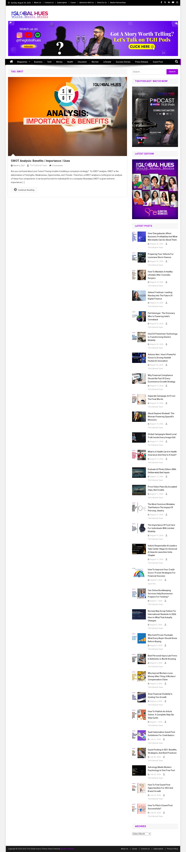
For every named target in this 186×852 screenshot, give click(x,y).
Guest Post (158, 62)
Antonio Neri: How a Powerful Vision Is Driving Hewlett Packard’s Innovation (162, 357)
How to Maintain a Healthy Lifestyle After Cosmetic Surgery (160, 275)
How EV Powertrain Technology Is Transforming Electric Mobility (162, 337)
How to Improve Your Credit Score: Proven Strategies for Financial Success (162, 572)
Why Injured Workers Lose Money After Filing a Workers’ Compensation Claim (162, 676)
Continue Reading (26, 190)
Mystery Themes (67, 849)
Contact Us (49, 3)
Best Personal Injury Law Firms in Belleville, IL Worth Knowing (162, 657)
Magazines (22, 62)
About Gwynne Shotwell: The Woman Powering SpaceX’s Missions (161, 416)
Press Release (141, 62)
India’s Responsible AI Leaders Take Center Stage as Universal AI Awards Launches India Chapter (162, 550)
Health (70, 62)
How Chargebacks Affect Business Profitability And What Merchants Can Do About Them (162, 236)
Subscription (62, 3)
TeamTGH (152, 584)
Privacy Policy (172, 849)
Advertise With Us (86, 3)
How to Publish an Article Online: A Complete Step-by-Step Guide (161, 714)
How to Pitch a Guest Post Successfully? (160, 807)
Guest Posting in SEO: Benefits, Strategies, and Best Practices (162, 751)
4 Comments (57, 165)
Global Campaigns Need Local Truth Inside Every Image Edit (162, 436)
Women (95, 62)
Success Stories (123, 62)
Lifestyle (107, 62)
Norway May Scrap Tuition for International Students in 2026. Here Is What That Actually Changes (162, 616)
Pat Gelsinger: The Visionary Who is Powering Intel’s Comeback (161, 316)
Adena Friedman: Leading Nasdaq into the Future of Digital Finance (160, 295)
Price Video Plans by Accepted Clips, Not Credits (162, 488)
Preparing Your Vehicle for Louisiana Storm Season (161, 255)
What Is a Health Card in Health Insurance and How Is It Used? (162, 453)
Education (82, 62)
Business (38, 62)
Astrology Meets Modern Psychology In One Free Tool (161, 769)
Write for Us (102, 3)
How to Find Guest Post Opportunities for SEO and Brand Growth (160, 788)
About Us (37, 3)
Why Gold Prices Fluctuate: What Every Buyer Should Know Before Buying (162, 638)
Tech (49, 62)
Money (59, 62)
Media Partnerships (118, 3)
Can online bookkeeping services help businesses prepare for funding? (160, 593)
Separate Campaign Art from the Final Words (161, 397)
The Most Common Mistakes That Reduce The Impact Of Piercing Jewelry (161, 507)
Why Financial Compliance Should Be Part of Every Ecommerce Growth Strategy (161, 378)
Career (73, 3)
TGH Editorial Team (38, 165)
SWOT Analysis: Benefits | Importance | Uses (40, 161)
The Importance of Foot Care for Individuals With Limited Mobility (161, 528)
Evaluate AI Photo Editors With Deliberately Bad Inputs (162, 471)
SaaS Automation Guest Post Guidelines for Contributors (161, 733)
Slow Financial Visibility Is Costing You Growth (160, 695)
